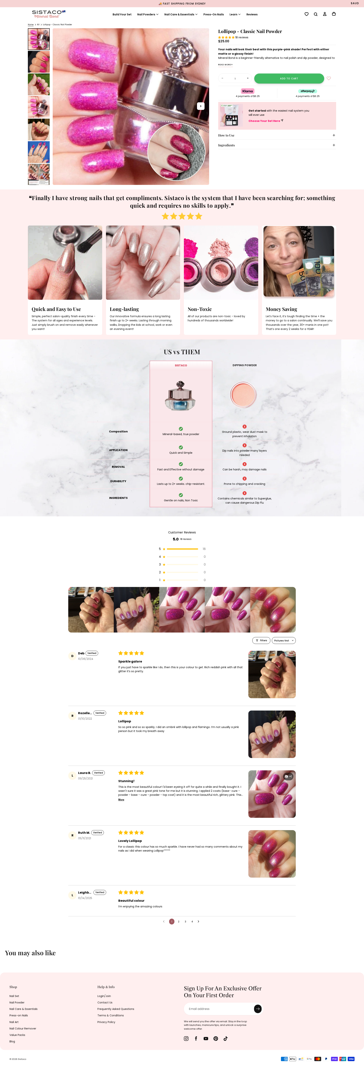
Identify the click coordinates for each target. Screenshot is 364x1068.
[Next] (358, 955)
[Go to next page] (199, 921)
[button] (315, 14)
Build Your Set (122, 14)
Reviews (252, 14)
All (38, 24)
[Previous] (5, 955)
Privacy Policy (106, 1022)
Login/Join (104, 996)
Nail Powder (16, 1002)
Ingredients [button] (226, 145)
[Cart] (334, 14)
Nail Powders (146, 14)
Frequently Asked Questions (115, 1009)
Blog (12, 1041)
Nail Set (14, 996)
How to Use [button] (226, 135)
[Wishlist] (306, 14)
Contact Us (104, 1002)
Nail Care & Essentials (23, 1009)
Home (31, 24)
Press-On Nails (213, 14)
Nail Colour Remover (22, 1028)
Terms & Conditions (110, 1015)
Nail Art (14, 1022)
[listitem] (91, 610)
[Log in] (324, 14)
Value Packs (17, 1035)
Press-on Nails (18, 1015)
